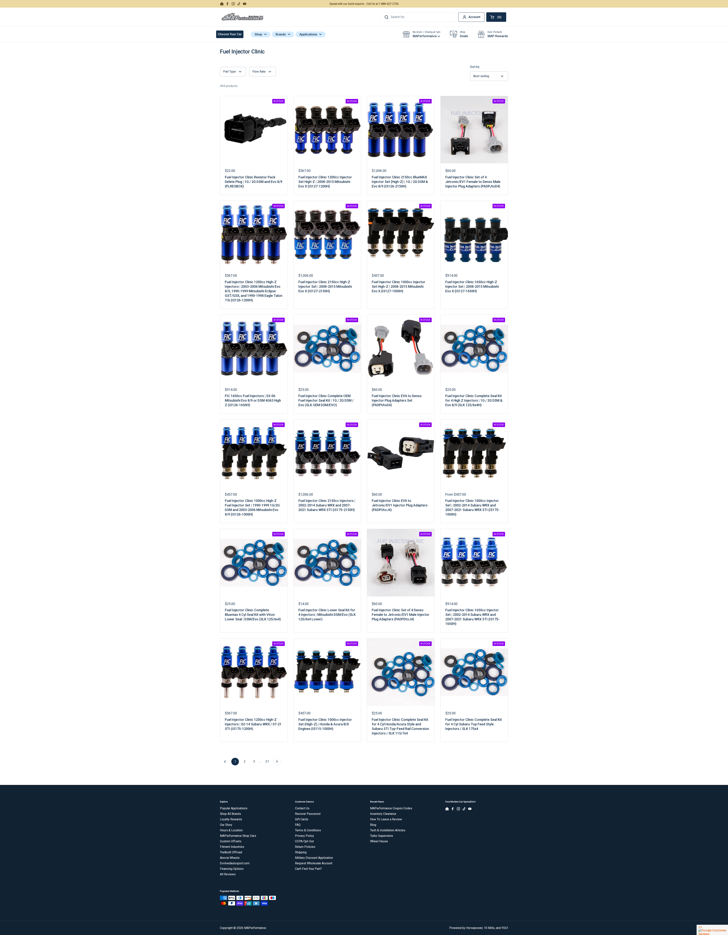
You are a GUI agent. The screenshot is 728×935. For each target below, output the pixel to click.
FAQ (297, 825)
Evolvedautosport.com (234, 863)
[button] (496, 17)
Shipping (301, 852)
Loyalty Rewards (231, 819)
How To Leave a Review (386, 819)
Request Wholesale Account (313, 863)
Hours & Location (231, 830)
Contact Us (302, 808)
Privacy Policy (304, 836)
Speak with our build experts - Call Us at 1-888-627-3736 (364, 3)
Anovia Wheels (230, 858)
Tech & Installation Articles (387, 830)
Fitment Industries (232, 847)
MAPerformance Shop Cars (238, 836)
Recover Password (307, 814)
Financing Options (232, 869)
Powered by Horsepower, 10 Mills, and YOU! (478, 928)
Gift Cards (301, 819)
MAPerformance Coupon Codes (391, 808)
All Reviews (228, 874)
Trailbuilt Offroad (231, 852)
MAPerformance (255, 928)
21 (268, 761)
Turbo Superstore (381, 836)
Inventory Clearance (383, 814)
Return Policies (305, 847)
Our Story (226, 825)
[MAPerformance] (242, 17)
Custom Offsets (230, 841)
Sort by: (475, 67)
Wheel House (379, 841)
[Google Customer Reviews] (712, 930)
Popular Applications (233, 808)
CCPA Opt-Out (304, 841)
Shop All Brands (230, 814)
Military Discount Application (314, 858)
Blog (373, 825)
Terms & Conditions (308, 830)
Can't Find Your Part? (308, 869)
